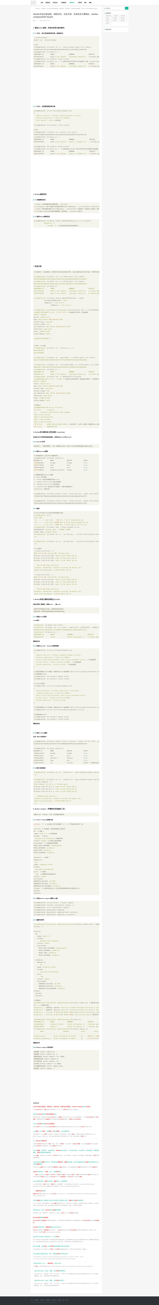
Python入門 (108, 20)
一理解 (39, 1191)
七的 (40, 1141)
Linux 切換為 (44, 1123)
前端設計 (47, 2)
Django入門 (123, 20)
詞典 (67, 1300)
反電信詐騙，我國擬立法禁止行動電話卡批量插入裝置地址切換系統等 (58, 1200)
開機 (40, 1217)
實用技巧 (72, 2)
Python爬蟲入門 (109, 23)
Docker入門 (108, 18)
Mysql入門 (108, 15)
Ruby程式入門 (124, 18)
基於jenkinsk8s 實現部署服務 (47, 1210)
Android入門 (123, 15)
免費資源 (63, 2)
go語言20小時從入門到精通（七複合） (46, 1236)
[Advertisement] (66, 86)
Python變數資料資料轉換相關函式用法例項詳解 (51, 1246)
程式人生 (38, 8)
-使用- (61, 1106)
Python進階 (116, 20)
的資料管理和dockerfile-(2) (47, 1227)
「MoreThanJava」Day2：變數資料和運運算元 (49, 1271)
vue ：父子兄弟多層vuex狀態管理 (51, 1131)
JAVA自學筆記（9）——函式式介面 (47, 1263)
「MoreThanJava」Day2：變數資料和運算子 (48, 1280)
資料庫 (80, 2)
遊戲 (90, 2)
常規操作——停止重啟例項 (47, 1171)
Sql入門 (116, 15)
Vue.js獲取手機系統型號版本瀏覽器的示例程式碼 (50, 1254)
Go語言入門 (116, 18)
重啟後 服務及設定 (45, 1114)
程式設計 (55, 2)
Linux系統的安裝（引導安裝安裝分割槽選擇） (50, 1181)
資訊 (85, 2)
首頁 (42, 2)
